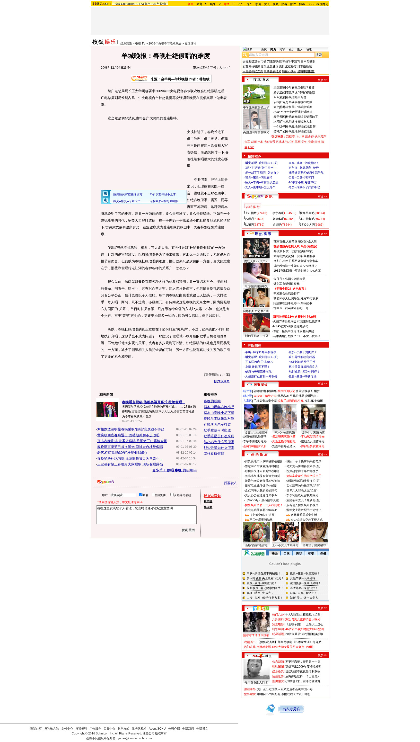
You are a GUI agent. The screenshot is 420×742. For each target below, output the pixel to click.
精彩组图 (278, 629)
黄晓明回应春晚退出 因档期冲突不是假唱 (128, 435)
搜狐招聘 (81, 728)
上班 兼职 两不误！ (257, 366)
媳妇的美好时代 (302, 251)
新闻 (264, 49)
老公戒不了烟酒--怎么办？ (262, 172)
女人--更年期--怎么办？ (260, 187)
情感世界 (278, 676)
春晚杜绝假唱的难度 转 (301, 126)
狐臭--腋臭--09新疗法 (302, 376)
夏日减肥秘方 (288, 66)
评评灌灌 (279, 97)
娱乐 (213, 4)
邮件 (293, 4)
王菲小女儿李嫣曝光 (285, 545)
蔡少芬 (309, 136)
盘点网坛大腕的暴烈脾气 (261, 490)
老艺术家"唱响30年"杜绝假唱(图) (122, 453)
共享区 (247, 400)
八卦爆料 (278, 619)
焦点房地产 (152, 4)
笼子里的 (279, 92)
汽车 (241, 4)
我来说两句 (201, 67)
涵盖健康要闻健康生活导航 (306, 172)
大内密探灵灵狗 (283, 256)
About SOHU (157, 728)
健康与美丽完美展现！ (259, 371)
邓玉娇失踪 (274, 61)
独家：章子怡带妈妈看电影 (303, 461)
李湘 (317, 141)
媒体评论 (190, 43)
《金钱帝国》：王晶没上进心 (304, 624)
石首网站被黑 (251, 66)
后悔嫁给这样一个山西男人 (302, 676)
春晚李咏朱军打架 (217, 424)
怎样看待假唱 (214, 454)
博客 (302, 4)
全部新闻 (188, 728)
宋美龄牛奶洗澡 (253, 71)
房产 (249, 4)
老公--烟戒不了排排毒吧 (304, 187)
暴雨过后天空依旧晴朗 (295, 694)
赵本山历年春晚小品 (219, 407)
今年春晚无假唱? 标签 (300, 87)
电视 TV (140, 43)
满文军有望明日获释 (286, 284)
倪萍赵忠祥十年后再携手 (302, 471)
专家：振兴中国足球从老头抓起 (293, 331)
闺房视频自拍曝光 (256, 286)
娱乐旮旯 (278, 671)
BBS (311, 4)
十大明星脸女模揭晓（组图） (304, 614)
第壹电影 (278, 624)
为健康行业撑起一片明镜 (261, 376)
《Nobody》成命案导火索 (262, 500)
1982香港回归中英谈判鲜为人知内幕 (297, 270)
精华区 (208, 501)
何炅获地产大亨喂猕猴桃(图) (263, 461)
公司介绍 (174, 728)
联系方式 (123, 728)
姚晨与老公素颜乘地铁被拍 (262, 481)
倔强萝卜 (279, 251)
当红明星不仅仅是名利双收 (302, 671)
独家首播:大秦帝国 (285, 241)
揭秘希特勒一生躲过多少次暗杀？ (295, 266)
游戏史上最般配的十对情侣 (303, 510)
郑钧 (304, 141)
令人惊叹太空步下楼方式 (307, 519)
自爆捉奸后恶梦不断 (256, 311)
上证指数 (251, 213)
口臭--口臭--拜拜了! (301, 177)
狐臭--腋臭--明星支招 (258, 177)
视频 (276, 4)
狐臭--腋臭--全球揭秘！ (304, 163)
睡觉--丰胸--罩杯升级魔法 (261, 182)
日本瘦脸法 (304, 66)
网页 (273, 49)
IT (233, 4)
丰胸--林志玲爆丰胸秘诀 (260, 352)
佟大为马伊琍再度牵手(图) (303, 466)
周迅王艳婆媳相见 (284, 441)
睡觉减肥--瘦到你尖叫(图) (261, 163)
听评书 (247, 391)
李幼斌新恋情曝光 (312, 436)
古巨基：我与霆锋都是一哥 (290, 308)
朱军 (247, 141)
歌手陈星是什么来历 (219, 436)
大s (266, 141)
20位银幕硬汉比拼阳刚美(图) (304, 634)
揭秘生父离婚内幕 (313, 432)
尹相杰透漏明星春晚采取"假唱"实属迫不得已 (130, 429)
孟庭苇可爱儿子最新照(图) (303, 500)
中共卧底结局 (272, 71)
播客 (284, 4)
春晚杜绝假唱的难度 (299, 131)
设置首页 (36, 728)
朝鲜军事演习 (291, 61)
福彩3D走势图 (314, 400)
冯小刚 (300, 136)
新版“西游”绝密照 (256, 545)
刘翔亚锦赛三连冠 (256, 336)
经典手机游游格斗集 (291, 400)
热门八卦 (278, 614)
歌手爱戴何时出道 (217, 430)
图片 (300, 49)
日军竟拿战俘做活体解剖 (261, 485)
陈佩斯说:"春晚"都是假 (300, 92)
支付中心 (67, 728)
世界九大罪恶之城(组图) (301, 490)
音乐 (291, 49)
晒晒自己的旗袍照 (268, 694)
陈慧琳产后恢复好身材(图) (262, 466)
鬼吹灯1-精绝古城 (265, 396)
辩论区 (208, 507)
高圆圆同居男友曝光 (256, 132)
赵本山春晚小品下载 (219, 413)
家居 (258, 4)
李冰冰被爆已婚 (284, 432)
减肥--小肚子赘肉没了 (303, 352)
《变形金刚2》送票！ (263, 515)
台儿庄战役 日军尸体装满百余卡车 (295, 261)
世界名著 (283, 396)
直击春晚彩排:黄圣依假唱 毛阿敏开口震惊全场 (132, 441)
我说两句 (322, 4)
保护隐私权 (139, 728)
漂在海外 (250, 689)
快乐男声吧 (307, 213)
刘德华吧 (278, 219)
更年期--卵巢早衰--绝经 (304, 168)
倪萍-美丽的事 (306, 256)
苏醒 (298, 141)
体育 (199, 4)
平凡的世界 (297, 396)
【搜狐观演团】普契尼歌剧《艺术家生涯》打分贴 (289, 642)
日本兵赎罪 (308, 61)
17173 (139, 4)
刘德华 (290, 136)
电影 (260, 141)
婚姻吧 (276, 224)
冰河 (276, 121)
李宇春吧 (278, 213)
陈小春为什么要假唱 (219, 442)
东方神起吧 (307, 219)
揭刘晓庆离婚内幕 (284, 436)
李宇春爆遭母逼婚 (255, 441)
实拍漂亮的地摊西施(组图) (303, 485)
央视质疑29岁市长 (254, 61)
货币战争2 (311, 396)
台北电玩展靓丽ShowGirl (261, 510)
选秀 (272, 141)
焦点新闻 (278, 661)
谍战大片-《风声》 (256, 261)
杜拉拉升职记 (286, 391)
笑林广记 (279, 131)
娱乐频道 (126, 43)
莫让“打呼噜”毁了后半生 (260, 168)
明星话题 (278, 634)
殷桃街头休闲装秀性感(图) (262, 471)
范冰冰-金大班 (307, 241)
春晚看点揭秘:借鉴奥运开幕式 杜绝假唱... (153, 402)
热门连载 (250, 647)
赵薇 (254, 141)
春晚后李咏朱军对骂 (219, 418)
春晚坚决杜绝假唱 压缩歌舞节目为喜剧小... (129, 458)
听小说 (247, 396)
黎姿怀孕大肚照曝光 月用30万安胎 (295, 298)
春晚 (311, 141)
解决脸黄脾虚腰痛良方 (303, 366)
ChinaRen (128, 4)
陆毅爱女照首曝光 (312, 441)
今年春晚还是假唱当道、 (299, 112)
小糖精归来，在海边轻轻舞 (302, 681)
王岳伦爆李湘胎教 (261, 519)
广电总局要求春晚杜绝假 (296, 102)
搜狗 (163, 4)
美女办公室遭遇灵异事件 (261, 495)
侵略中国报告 (306, 71)
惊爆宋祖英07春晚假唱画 (296, 107)
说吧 (309, 49)
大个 (276, 107)
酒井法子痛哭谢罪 (314, 545)
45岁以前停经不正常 (302, 362)
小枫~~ (278, 112)
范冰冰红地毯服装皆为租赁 (262, 476)
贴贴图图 (278, 666)
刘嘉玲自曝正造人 (284, 446)
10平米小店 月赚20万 (303, 182)
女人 (267, 4)
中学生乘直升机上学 (256, 107)
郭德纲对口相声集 (265, 391)
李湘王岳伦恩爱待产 (286, 293)
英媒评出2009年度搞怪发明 (303, 666)
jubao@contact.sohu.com (135, 738)
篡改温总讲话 (269, 66)
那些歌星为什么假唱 (219, 448)
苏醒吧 (249, 219)
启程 (276, 102)
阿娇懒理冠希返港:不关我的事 (292, 303)
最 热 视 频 (263, 234)
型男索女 (278, 681)
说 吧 (268, 196)
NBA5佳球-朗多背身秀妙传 (290, 326)
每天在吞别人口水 (256, 682)
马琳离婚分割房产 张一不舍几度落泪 (297, 336)
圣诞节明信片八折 (255, 446)
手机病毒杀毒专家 (265, 400)
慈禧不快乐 (289, 71)
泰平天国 (279, 116)
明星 (251, 147)
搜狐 (117, 4)
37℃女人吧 (307, 224)
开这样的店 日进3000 (259, 362)
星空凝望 (279, 87)
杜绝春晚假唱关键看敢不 (302, 116)
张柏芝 (289, 141)
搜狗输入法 (51, 728)
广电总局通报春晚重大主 (296, 121)
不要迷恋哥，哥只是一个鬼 (302, 661)
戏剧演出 (250, 642)
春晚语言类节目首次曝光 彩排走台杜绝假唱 (130, 447)
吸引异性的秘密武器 (302, 357)
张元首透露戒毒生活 (304, 515)
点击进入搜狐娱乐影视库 (302, 505)
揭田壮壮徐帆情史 (256, 432)
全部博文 (202, 728)
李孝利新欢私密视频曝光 (302, 495)
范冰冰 (280, 141)
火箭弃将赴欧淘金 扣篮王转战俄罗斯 (297, 321)
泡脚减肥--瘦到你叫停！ (304, 371)
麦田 (289, 251)
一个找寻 (279, 126)
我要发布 (230, 483)
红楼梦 (315, 391)
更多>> (322, 80)
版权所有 (161, 733)
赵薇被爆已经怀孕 (255, 436)
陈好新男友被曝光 (312, 446)
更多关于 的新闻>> (174, 470)
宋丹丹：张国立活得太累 (289, 279)
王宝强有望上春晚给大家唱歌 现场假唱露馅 (130, 464)
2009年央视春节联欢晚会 (165, 43)
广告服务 (95, 728)
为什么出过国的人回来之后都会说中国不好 (285, 689)
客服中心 (109, 728)
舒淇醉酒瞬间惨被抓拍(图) (303, 481)
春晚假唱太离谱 (296, 97)
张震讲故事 (303, 391)
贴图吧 (249, 224)
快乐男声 (320, 136)
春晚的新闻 (212, 401)
